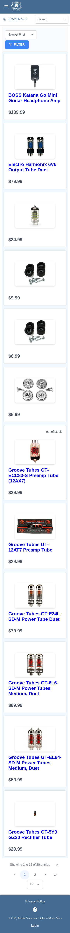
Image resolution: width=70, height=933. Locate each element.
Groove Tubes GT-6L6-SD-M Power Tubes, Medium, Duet (33, 688)
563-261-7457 (17, 19)
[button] (32, 35)
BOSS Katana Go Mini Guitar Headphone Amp (34, 97)
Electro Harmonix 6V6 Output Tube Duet (32, 167)
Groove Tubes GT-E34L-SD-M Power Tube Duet (34, 616)
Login (35, 925)
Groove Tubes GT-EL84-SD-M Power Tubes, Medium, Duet (34, 763)
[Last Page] (55, 874)
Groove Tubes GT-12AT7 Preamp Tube (30, 547)
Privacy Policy (35, 901)
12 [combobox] (31, 884)
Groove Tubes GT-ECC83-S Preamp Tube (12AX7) (33, 475)
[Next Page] (45, 874)
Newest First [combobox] (16, 34)
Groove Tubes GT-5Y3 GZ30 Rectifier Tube (32, 834)
